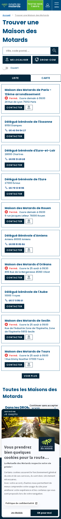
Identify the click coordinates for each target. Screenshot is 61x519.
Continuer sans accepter (44, 405)
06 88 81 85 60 (17, 244)
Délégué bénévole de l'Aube (26, 292)
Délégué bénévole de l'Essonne (28, 122)
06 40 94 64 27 (17, 130)
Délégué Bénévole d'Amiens (26, 235)
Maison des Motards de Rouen (28, 208)
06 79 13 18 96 (16, 188)
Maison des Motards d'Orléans (28, 264)
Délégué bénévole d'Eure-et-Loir (30, 150)
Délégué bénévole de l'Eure (25, 179)
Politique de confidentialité (20, 503)
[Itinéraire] (29, 107)
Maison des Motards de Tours (27, 351)
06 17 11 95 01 (16, 300)
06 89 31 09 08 (17, 159)
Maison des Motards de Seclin (27, 321)
